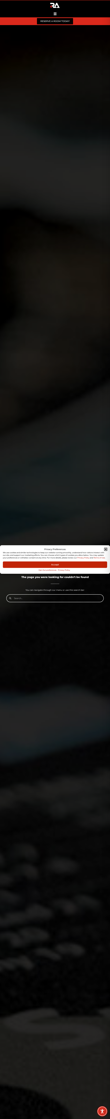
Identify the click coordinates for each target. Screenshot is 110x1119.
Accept (55, 564)
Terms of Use (99, 558)
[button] (105, 549)
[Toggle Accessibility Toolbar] (102, 1111)
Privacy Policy (83, 558)
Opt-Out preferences (47, 570)
